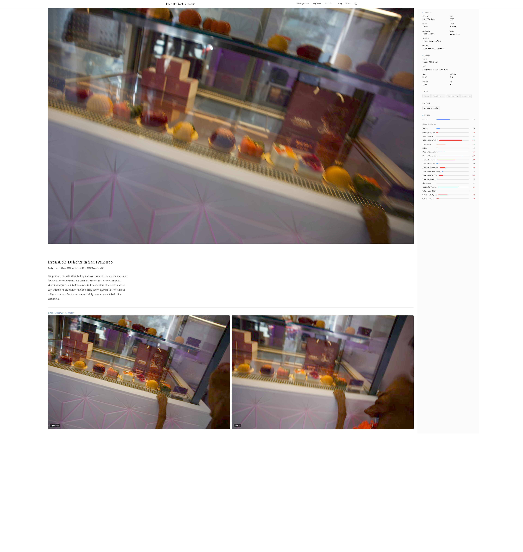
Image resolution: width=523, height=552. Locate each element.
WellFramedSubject (429, 195)
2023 (452, 19)
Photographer (303, 4)
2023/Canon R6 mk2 (95, 268)
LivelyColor (426, 144)
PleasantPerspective (430, 167)
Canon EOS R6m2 (430, 62)
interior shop (452, 96)
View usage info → (431, 41)
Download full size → (433, 49)
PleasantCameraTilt (429, 152)
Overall (425, 119)
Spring (453, 26)
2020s (425, 26)
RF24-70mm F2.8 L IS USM (435, 69)
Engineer (317, 4)
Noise (424, 148)
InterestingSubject (429, 140)
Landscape (455, 34)
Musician (329, 4)
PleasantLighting (429, 160)
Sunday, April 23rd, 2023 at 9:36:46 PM (66, 268)
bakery (426, 96)
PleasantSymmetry (429, 179)
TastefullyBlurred (429, 187)
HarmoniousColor (428, 132)
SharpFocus (426, 183)
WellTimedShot (427, 199)
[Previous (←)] (84, 131)
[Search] (355, 4)
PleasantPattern (428, 163)
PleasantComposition (430, 156)
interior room (438, 96)
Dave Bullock (180, 4)
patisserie (466, 96)
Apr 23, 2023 (429, 19)
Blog (340, 4)
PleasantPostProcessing (431, 171)
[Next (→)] (377, 131)
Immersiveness (427, 136)
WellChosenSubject (429, 191)
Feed (348, 4)
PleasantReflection (429, 175)
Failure (425, 128)
